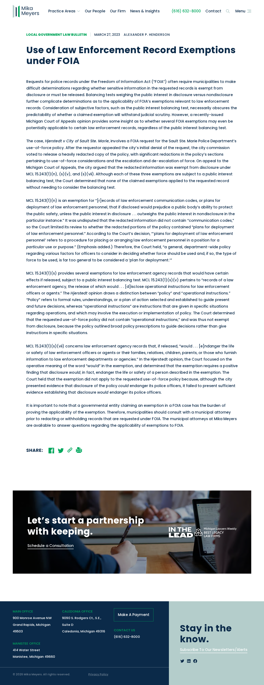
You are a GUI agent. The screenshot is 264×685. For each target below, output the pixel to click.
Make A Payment (133, 614)
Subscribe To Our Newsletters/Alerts (213, 649)
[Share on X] (61, 450)
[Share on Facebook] (51, 450)
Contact (213, 11)
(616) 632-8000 (186, 11)
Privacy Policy (98, 674)
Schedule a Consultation (50, 545)
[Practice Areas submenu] (78, 11)
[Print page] (79, 450)
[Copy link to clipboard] (69, 450)
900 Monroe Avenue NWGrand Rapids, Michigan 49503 (32, 624)
